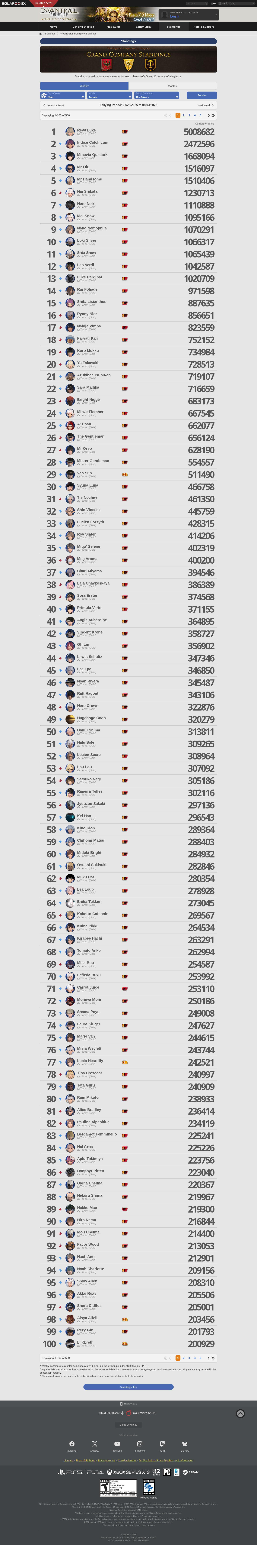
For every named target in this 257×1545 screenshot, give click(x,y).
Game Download (128, 1425)
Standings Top (128, 1386)
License (68, 1460)
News (96, 1450)
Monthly (172, 85)
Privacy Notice (106, 1460)
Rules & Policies (85, 1460)
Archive (202, 95)
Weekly (84, 85)
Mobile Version (130, 1404)
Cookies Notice (127, 1460)
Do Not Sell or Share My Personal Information (166, 1460)
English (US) (228, 3)
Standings (50, 33)
